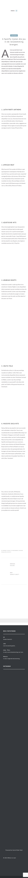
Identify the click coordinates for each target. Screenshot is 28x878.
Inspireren (14, 35)
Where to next (7, 550)
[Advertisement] (14, 91)
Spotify (9, 552)
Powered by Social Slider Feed (14, 850)
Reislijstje (4, 552)
